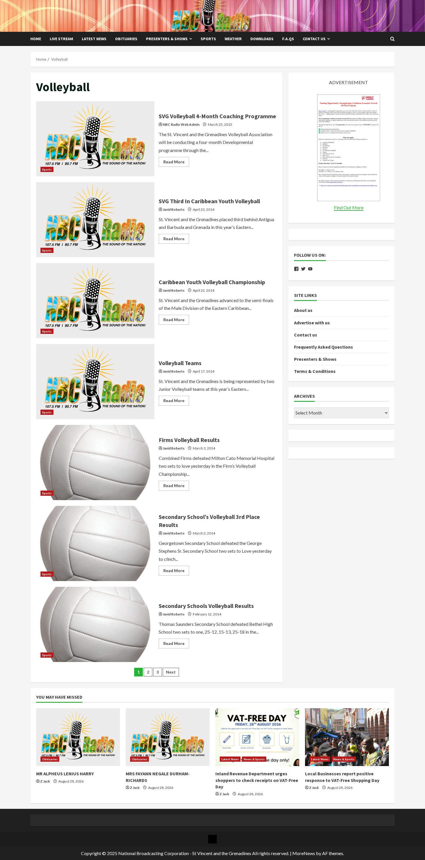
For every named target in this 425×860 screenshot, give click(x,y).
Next (171, 671)
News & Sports (254, 759)
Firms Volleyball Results (95, 462)
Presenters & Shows (167, 38)
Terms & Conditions (315, 371)
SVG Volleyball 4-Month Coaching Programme (95, 138)
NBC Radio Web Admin (181, 124)
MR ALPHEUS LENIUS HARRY (65, 773)
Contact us (314, 38)
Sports (208, 38)
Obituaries (126, 38)
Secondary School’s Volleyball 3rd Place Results (95, 543)
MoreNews (303, 853)
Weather (233, 38)
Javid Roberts (173, 209)
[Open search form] (392, 39)
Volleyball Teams (95, 381)
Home (35, 38)
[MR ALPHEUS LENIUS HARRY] (78, 737)
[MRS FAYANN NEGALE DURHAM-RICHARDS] (168, 737)
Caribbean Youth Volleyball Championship (95, 300)
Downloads (262, 38)
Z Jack (45, 781)
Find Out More (348, 207)
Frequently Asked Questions (323, 347)
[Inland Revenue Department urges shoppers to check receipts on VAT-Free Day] (257, 737)
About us (303, 310)
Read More (176, 163)
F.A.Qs (288, 38)
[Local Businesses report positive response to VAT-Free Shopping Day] (347, 737)
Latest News (94, 38)
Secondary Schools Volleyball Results (95, 624)
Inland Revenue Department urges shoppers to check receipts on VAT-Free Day (256, 780)
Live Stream (61, 38)
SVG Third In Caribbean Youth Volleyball (95, 219)
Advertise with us (312, 322)
